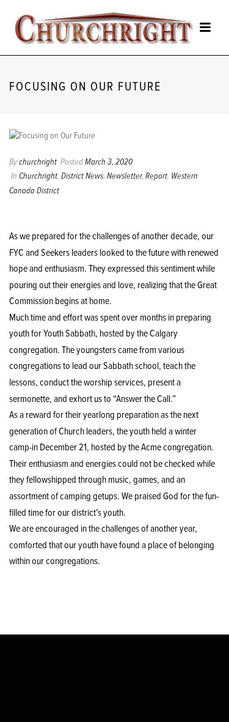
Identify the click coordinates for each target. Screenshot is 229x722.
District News (82, 176)
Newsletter (124, 176)
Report (156, 176)
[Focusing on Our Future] (114, 136)
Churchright (38, 176)
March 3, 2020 (109, 162)
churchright (38, 162)
